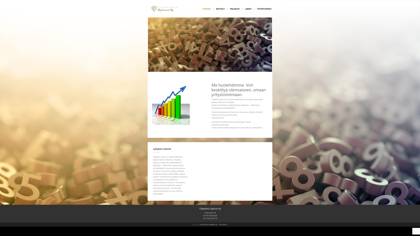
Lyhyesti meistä (162, 148)
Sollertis (223, 225)
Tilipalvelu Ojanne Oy (165, 9)
